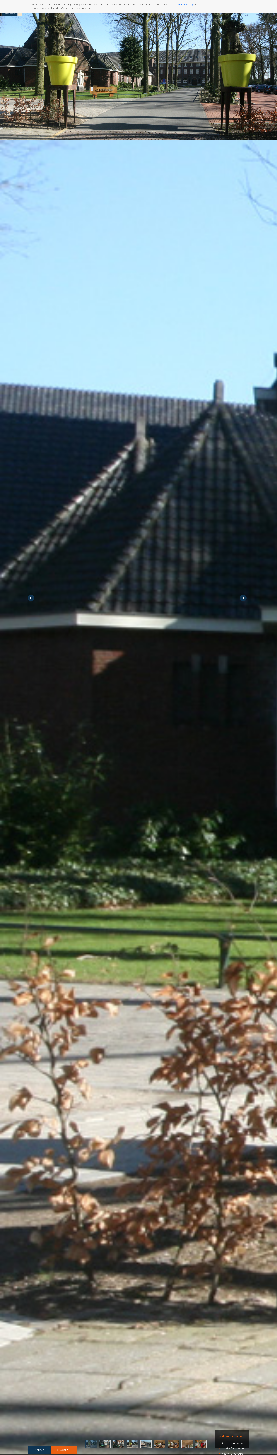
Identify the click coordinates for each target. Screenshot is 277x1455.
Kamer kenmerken (232, 1442)
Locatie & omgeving (233, 1448)
